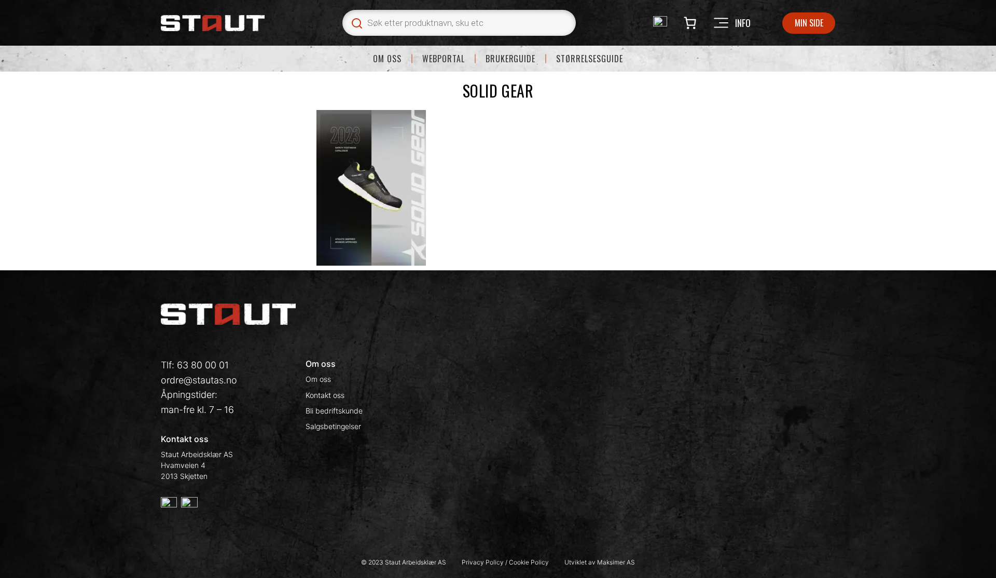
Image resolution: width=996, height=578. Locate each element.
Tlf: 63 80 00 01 (195, 365)
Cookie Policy (529, 562)
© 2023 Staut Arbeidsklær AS (403, 562)
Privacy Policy (483, 562)
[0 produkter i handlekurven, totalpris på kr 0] (690, 23)
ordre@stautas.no (199, 380)
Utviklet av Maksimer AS (599, 562)
